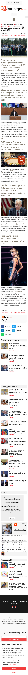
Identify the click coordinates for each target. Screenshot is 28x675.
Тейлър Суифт (19, 291)
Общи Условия (12, 664)
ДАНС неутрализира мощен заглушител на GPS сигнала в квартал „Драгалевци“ (18, 431)
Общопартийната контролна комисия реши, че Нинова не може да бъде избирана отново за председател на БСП (14, 95)
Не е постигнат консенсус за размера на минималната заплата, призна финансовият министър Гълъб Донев (18, 357)
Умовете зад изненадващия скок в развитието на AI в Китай (17, 482)
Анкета (4, 492)
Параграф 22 (6, 560)
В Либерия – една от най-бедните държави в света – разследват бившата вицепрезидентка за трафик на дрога (18, 586)
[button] (14, 19)
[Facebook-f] (12, 607)
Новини (22, 26)
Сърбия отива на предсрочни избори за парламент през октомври (18, 473)
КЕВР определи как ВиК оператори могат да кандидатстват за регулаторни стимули (16, 452)
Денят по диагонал (14, 26)
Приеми (14, 668)
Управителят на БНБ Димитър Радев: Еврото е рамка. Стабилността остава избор (18, 346)
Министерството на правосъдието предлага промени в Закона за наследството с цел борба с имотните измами (18, 574)
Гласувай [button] (12, 518)
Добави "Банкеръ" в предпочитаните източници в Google (14, 320)
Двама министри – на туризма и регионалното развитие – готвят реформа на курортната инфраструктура (17, 463)
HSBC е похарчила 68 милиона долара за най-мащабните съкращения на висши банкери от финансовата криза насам (17, 441)
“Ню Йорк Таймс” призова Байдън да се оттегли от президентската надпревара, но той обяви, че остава (13, 190)
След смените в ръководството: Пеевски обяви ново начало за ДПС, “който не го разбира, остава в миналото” (13, 65)
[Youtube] (15, 14)
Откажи (14, 672)
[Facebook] (12, 14)
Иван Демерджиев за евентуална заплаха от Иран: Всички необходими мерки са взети (18, 368)
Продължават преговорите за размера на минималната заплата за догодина (17, 422)
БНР (16, 225)
